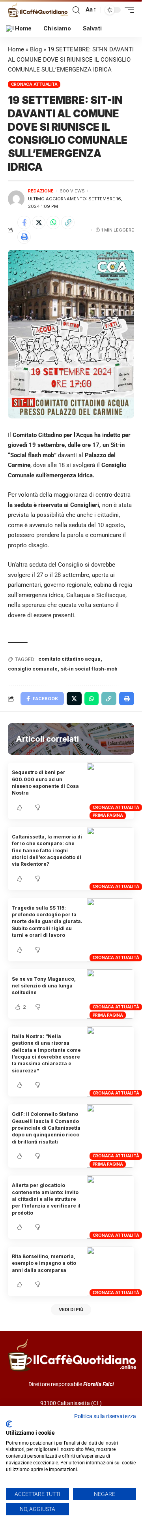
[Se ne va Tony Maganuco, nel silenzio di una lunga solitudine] (110, 994)
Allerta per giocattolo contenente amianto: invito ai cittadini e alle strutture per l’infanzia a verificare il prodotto (46, 1199)
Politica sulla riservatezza (105, 1416)
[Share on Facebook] (24, 222)
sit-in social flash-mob (89, 669)
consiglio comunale (33, 669)
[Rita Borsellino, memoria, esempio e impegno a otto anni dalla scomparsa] (110, 1271)
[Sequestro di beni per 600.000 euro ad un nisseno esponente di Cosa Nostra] (110, 791)
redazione (41, 191)
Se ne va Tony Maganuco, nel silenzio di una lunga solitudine (44, 986)
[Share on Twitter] (38, 222)
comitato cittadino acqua (69, 659)
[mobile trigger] (127, 10)
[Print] (24, 237)
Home (16, 49)
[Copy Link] (68, 222)
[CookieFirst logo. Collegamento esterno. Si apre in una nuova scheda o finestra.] (9, 1424)
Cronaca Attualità (34, 84)
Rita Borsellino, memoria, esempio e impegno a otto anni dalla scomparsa (44, 1263)
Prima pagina (108, 815)
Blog (36, 49)
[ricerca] (76, 10)
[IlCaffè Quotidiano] (39, 10)
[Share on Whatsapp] (53, 222)
